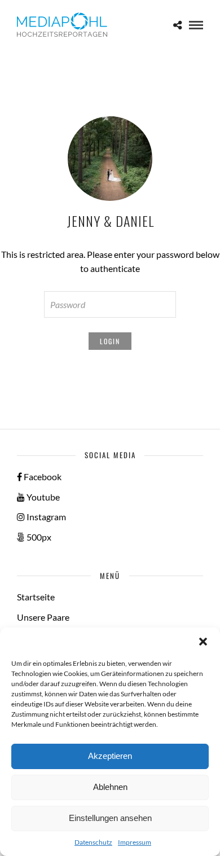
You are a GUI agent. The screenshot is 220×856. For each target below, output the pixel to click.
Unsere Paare (43, 617)
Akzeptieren (110, 756)
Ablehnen (110, 787)
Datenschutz (93, 842)
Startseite (36, 596)
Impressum (134, 842)
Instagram (45, 516)
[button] (203, 641)
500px (38, 537)
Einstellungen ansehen (110, 818)
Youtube (42, 496)
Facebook (41, 476)
